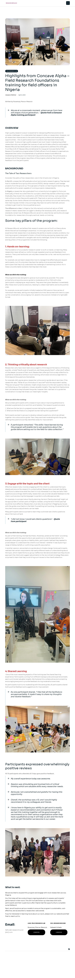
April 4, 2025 (22, 95)
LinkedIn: (36, 932)
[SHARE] (69, 949)
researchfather (10, 95)
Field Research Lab (11, 71)
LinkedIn (59, 932)
